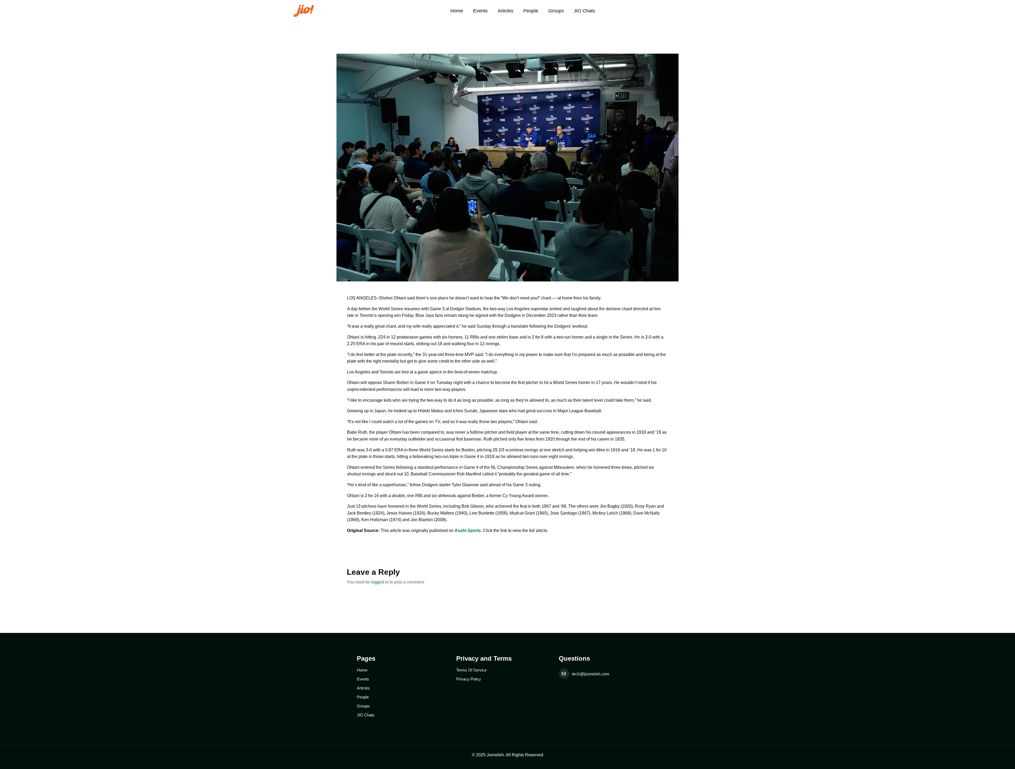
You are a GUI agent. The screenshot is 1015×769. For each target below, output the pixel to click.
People (530, 10)
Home (456, 10)
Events (480, 10)
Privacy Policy (468, 679)
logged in (380, 582)
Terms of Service (471, 670)
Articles (505, 10)
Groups (556, 10)
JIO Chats (584, 10)
